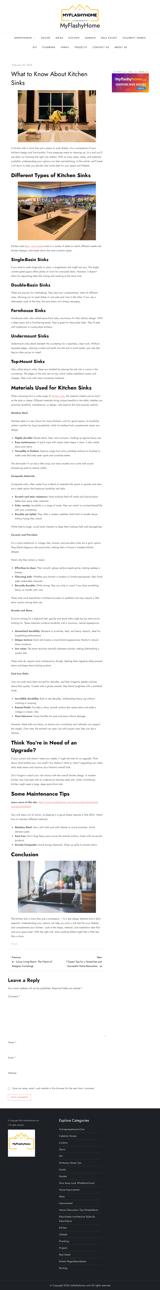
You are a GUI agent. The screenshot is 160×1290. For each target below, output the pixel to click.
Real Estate (109, 37)
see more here (34, 246)
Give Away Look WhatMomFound (76, 1183)
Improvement (23, 37)
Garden (90, 37)
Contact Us (101, 47)
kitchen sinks (58, 396)
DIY (35, 47)
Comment (14, 996)
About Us (121, 47)
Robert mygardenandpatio (72, 1261)
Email (12, 1057)
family (65, 47)
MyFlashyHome (80, 25)
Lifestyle (63, 1234)
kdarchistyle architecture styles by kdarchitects (77, 1219)
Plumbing (48, 47)
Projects (81, 47)
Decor (45, 37)
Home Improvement (69, 1190)
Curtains (63, 1142)
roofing (63, 1268)
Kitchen (74, 37)
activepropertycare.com (72, 1129)
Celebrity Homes (134, 37)
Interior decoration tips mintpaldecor (78, 1210)
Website (12, 1073)
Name (12, 1042)
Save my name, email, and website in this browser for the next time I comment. (53, 1088)
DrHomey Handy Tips (70, 1163)
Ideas (59, 37)
